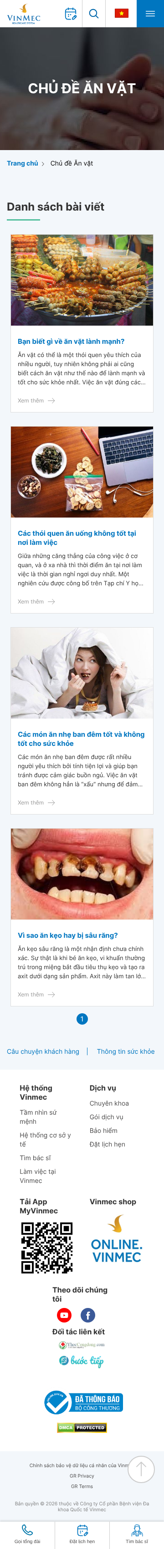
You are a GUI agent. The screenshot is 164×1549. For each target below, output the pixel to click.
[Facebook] (88, 1315)
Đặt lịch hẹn (107, 1144)
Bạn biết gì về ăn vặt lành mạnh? (71, 341)
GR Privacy (82, 1476)
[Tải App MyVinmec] (47, 1248)
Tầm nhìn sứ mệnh (38, 1117)
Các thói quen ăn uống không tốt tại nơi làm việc (77, 538)
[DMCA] (82, 1428)
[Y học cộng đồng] (82, 1345)
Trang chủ (22, 163)
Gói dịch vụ (106, 1117)
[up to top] (141, 1469)
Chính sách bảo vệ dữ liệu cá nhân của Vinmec (82, 1466)
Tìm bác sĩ (35, 1158)
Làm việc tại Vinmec (38, 1176)
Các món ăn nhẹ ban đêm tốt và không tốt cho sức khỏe (81, 739)
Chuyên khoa (109, 1103)
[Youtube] (64, 1315)
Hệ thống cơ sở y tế (45, 1140)
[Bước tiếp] (82, 1361)
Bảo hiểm (104, 1131)
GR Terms (82, 1486)
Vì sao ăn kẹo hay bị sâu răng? (68, 935)
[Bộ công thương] (82, 1402)
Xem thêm (31, 400)
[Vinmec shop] (117, 1239)
